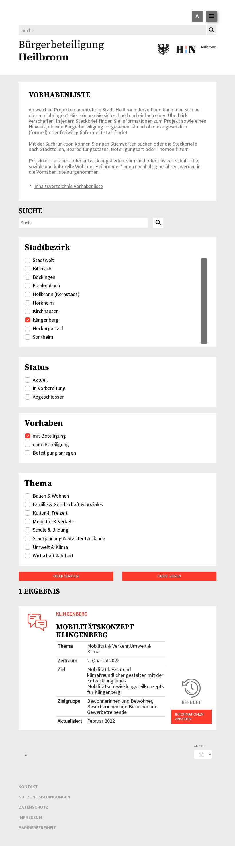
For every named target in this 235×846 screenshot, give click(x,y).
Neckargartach (48, 328)
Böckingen (44, 277)
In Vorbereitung (49, 388)
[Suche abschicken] (158, 223)
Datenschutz (33, 807)
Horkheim (43, 303)
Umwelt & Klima (50, 547)
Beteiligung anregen (54, 453)
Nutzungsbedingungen (44, 797)
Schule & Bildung (50, 530)
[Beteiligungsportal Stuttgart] (61, 51)
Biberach (42, 268)
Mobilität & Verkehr (53, 521)
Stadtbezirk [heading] (47, 247)
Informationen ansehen (189, 716)
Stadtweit (43, 260)
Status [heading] (36, 367)
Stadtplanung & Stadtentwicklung (69, 538)
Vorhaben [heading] (43, 423)
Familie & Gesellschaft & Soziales (68, 504)
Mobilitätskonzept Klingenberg (95, 631)
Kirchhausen (46, 311)
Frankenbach (46, 286)
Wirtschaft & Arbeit (53, 556)
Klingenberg (45, 320)
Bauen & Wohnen (51, 496)
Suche (30, 211)
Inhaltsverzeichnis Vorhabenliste (68, 186)
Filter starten (66, 576)
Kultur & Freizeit (50, 513)
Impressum (30, 817)
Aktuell (40, 380)
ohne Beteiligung (51, 444)
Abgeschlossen (48, 397)
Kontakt (28, 786)
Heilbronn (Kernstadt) (56, 294)
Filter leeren (169, 576)
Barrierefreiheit (37, 827)
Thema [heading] (38, 483)
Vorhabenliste (59, 95)
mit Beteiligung (49, 436)
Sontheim (43, 337)
